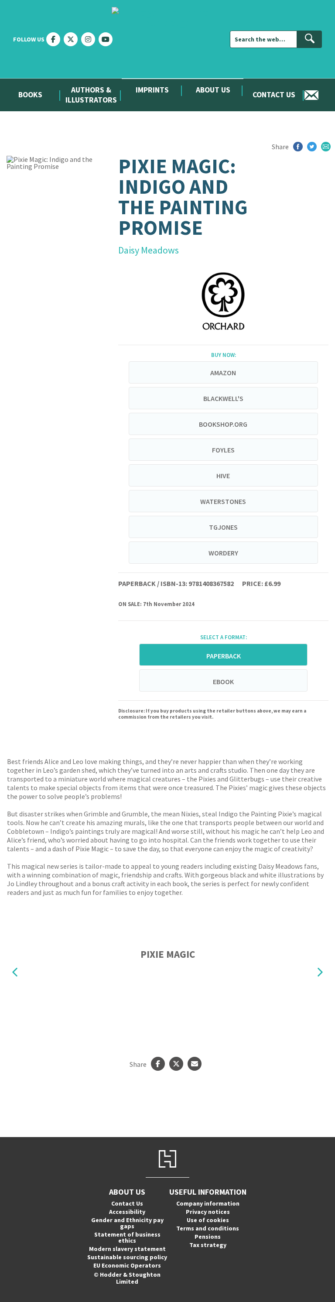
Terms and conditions (207, 1228)
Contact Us (274, 94)
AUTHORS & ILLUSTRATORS (91, 95)
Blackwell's (223, 398)
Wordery (223, 552)
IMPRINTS (152, 90)
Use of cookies (208, 1220)
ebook (223, 681)
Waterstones (223, 501)
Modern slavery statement (127, 1249)
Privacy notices (208, 1212)
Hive (223, 475)
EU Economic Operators (127, 1265)
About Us (213, 90)
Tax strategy (207, 1245)
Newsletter (319, 95)
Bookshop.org (223, 424)
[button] (14, 972)
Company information (207, 1203)
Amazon (223, 372)
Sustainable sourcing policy (127, 1257)
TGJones (223, 527)
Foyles (223, 449)
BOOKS (30, 94)
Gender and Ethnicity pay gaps (127, 1223)
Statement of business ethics (127, 1237)
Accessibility (127, 1212)
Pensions (208, 1236)
